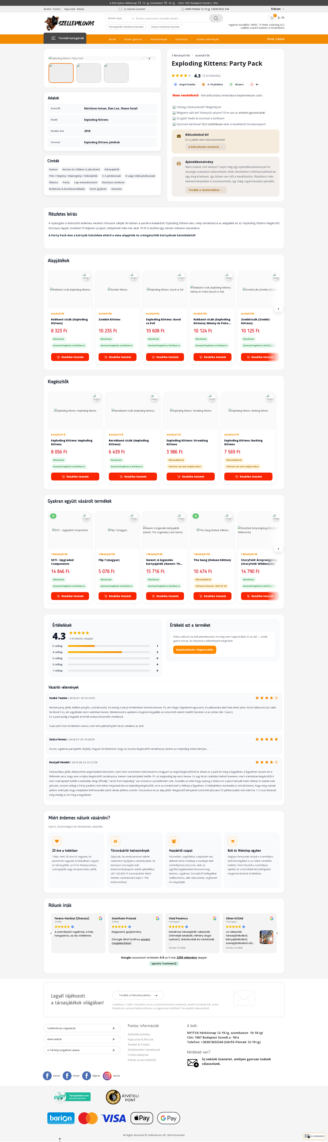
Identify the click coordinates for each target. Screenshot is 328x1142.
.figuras (96, 1075)
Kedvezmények (158, 39)
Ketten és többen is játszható (81, 169)
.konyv (76, 1075)
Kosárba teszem (73, 357)
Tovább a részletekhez (206, 190)
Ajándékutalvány (139, 1034)
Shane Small (129, 108)
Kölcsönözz (181, 39)
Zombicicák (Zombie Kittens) (255, 321)
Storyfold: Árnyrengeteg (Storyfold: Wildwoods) (259, 562)
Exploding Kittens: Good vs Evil (163, 321)
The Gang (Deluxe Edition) (212, 560)
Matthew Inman (95, 108)
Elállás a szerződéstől (142, 1060)
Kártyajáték (112, 169)
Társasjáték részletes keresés (126, 26)
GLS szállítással (212, 124)
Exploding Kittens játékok (102, 142)
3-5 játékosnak (111, 175)
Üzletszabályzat (138, 1055)
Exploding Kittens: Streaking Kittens (187, 442)
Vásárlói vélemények (207, 39)
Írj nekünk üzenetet (134, 9)
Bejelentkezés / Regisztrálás (194, 649)
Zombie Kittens (109, 319)
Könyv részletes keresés (165, 26)
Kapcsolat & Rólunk (140, 1039)
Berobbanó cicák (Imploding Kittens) (129, 442)
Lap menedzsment (85, 182)
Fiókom (276, 9)
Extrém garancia (133, 39)
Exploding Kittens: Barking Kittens (243, 442)
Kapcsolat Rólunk (74, 9)
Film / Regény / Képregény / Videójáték (73, 175)
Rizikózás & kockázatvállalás (67, 188)
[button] (276, 933)
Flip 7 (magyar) (109, 560)
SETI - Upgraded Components (62, 562)
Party (66, 182)
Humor (53, 169)
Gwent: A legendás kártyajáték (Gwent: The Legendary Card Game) (164, 563)
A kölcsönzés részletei (205, 147)
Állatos (53, 182)
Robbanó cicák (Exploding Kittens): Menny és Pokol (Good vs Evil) (212, 323)
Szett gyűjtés (98, 188)
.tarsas (56, 1075)
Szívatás (116, 188)
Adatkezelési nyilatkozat (144, 1050)
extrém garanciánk (251, 113)
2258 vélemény (187, 957)
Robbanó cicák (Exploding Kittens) (69, 321)
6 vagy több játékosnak (140, 175)
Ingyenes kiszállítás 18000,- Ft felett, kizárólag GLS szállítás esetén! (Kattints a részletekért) (256, 26)
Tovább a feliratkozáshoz (135, 995)
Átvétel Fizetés (52, 9)
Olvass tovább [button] (177, 947)
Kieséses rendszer (113, 182)
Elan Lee (113, 108)
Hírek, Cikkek (275, 39)
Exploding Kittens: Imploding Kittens (71, 442)
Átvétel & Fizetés (139, 1044)
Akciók (112, 39)
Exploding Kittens (96, 120)
